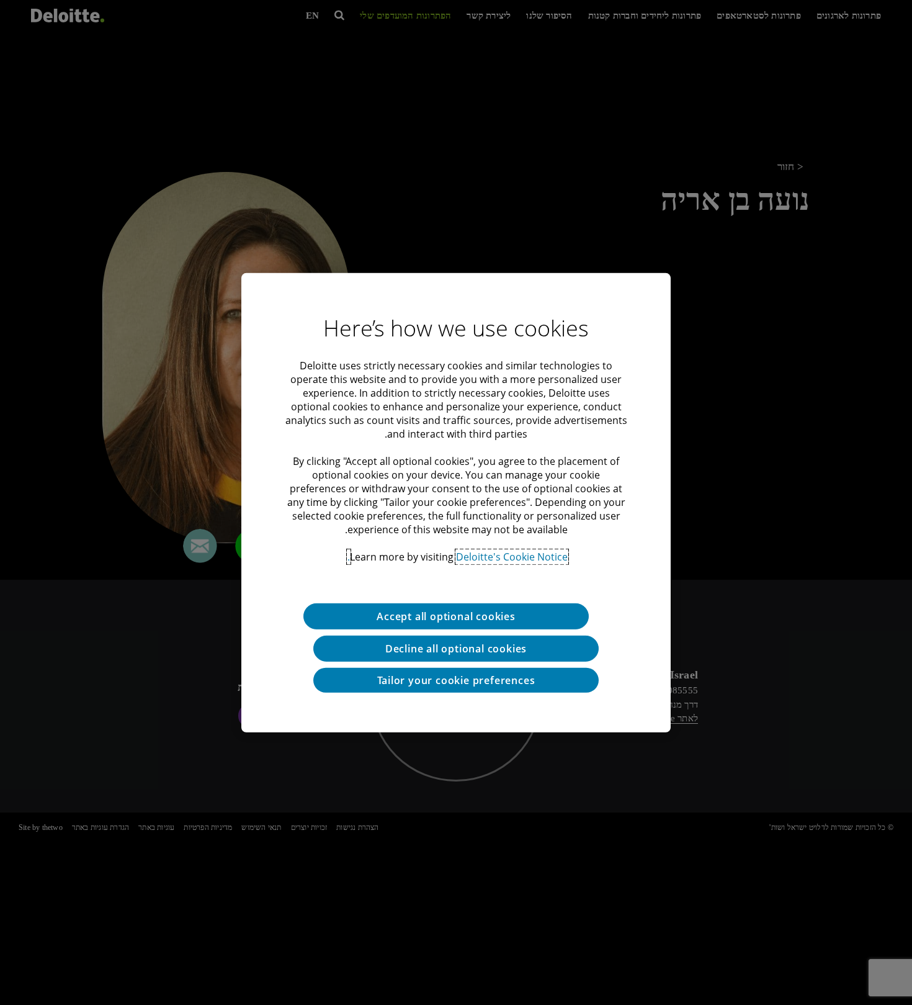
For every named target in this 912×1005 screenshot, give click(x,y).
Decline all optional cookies (456, 648)
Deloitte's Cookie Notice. (457, 556)
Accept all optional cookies (446, 616)
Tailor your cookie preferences (456, 680)
